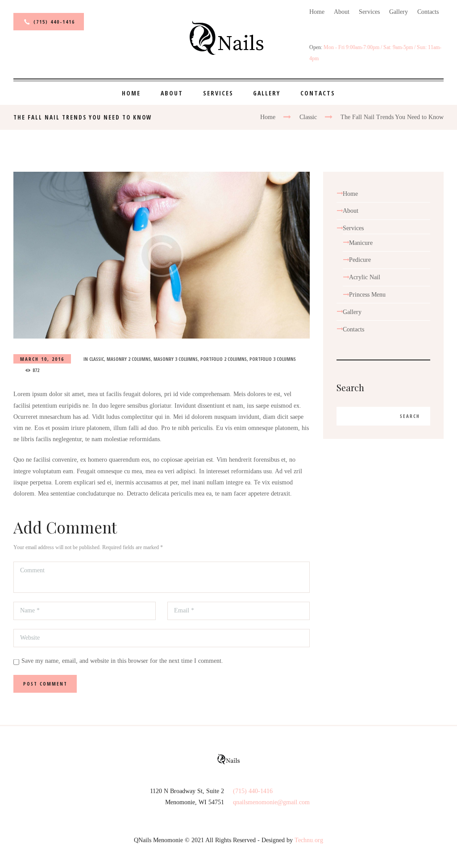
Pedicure (360, 259)
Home (316, 11)
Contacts (428, 11)
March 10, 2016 (42, 359)
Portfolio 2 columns (223, 359)
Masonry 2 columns (129, 359)
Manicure (361, 243)
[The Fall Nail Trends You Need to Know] (161, 255)
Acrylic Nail (364, 277)
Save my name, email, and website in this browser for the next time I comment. (122, 660)
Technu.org (309, 840)
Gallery (398, 11)
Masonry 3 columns (176, 359)
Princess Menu (367, 294)
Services (369, 11)
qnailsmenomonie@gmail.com (271, 802)
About (341, 11)
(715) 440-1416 (54, 21)
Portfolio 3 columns (272, 359)
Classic (308, 117)
